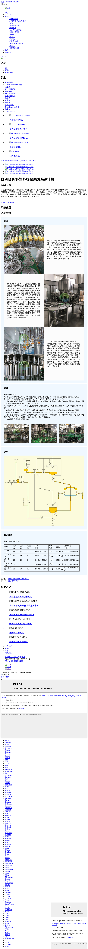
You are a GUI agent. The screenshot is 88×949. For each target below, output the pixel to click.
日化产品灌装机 (15, 30)
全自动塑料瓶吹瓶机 (18, 129)
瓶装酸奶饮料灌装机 (18, 642)
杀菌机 (12, 39)
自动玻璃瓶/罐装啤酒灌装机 (18, 579)
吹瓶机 (12, 34)
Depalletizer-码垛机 (16, 43)
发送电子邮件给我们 (8, 202)
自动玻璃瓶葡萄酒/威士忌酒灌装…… (26, 605)
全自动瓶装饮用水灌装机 (20, 623)
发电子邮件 (5, 677)
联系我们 (8, 52)
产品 (7, 16)
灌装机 (12, 23)
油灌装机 (12, 28)
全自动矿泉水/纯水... (18, 138)
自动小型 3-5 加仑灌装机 (20, 596)
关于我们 (8, 14)
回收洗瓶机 (14, 156)
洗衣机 (12, 37)
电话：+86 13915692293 (10, 2)
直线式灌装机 (14, 32)
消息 (7, 50)
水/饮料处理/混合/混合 (17, 21)
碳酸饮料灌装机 (14, 581)
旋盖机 (12, 46)
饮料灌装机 (13, 19)
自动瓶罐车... (15, 147)
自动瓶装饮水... (16, 120)
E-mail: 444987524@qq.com (15, 657)
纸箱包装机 (13, 41)
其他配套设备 (14, 48)
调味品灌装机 (14, 25)
